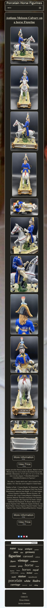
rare (13, 548)
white (27, 581)
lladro (36, 581)
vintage (23, 560)
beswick (24, 585)
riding (36, 585)
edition (37, 557)
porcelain (15, 580)
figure (13, 561)
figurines (12, 570)
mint (16, 552)
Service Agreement (24, 603)
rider (21, 552)
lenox (18, 570)
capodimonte (32, 577)
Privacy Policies (24, 600)
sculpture (34, 561)
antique (28, 548)
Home (24, 593)
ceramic (13, 566)
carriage (15, 584)
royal (35, 569)
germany (30, 552)
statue (22, 576)
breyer (37, 566)
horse (29, 565)
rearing (22, 573)
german (37, 549)
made (14, 577)
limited (29, 573)
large (20, 549)
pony (20, 566)
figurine (15, 556)
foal (30, 585)
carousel (28, 556)
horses (26, 569)
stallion (36, 573)
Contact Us (24, 596)
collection (14, 573)
